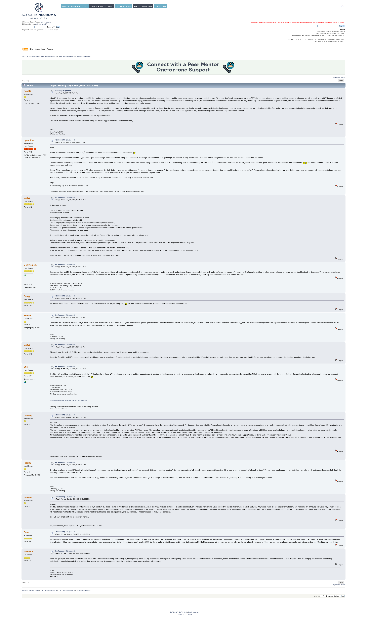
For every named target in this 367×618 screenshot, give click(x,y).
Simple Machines (193, 612)
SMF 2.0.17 (174, 612)
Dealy (26, 532)
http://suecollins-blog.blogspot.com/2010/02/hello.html (68, 400)
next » (343, 77)
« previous (336, 77)
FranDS (27, 91)
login (41, 22)
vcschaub (28, 551)
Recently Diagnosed (63, 91)
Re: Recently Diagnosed (65, 140)
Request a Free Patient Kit (101, 6)
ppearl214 (29, 140)
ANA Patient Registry (143, 6)
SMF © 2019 (183, 612)
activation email (40, 24)
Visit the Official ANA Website (74, 6)
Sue (26, 367)
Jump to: (317, 596)
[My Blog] (25, 382)
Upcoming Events (123, 6)
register (48, 22)
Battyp (27, 198)
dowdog (28, 415)
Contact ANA (160, 6)
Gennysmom (30, 265)
